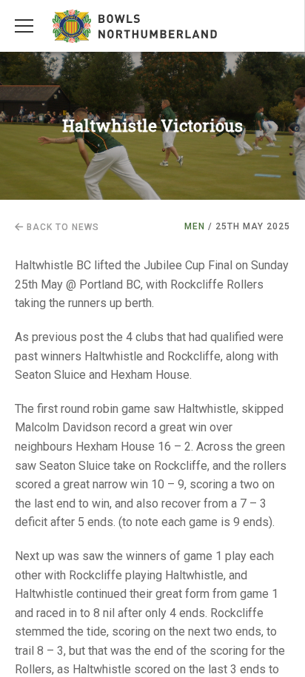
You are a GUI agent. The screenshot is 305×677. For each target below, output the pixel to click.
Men (194, 226)
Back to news (61, 227)
